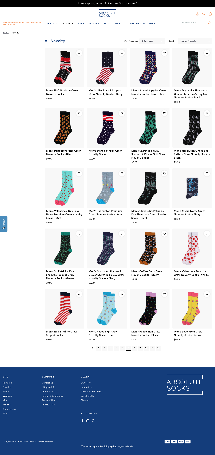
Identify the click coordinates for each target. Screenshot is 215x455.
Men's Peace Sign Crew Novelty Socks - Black (145, 334)
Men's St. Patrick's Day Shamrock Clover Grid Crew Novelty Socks (148, 154)
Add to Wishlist (79, 53)
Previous (92, 348)
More (152, 24)
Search (209, 23)
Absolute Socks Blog (91, 392)
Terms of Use (48, 400)
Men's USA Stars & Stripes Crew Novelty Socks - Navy (105, 92)
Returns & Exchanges (52, 396)
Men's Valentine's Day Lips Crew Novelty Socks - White (191, 273)
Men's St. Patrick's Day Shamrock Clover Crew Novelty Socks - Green (60, 275)
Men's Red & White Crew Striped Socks (61, 334)
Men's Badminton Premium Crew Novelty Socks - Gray (105, 213)
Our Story (86, 383)
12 (158, 348)
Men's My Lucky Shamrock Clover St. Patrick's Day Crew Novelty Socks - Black (192, 94)
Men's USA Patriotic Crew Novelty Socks (62, 92)
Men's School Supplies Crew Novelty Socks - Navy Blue (148, 92)
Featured (52, 24)
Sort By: (172, 41)
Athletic (118, 24)
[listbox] (152, 41)
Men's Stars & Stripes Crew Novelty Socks (105, 153)
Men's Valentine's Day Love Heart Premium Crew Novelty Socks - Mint (64, 214)
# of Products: (131, 41)
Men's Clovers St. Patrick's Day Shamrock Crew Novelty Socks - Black (149, 214)
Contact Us (47, 383)
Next (164, 348)
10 (146, 348)
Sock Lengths (87, 396)
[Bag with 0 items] (210, 14)
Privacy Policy (49, 405)
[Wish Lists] (204, 14)
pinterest (92, 420)
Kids (106, 24)
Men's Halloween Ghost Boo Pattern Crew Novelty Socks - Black (192, 154)
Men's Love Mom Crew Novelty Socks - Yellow (188, 334)
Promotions (86, 387)
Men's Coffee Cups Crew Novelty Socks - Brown (146, 273)
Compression (137, 24)
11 (152, 348)
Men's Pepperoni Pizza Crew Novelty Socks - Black (63, 153)
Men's (81, 24)
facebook (82, 420)
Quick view (64, 67)
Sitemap (85, 400)
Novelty (68, 24)
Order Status (48, 392)
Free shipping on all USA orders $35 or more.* (107, 3)
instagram (87, 420)
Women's (94, 24)
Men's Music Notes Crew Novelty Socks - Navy (189, 213)
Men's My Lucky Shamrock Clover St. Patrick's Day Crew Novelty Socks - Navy (106, 275)
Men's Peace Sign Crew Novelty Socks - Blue (103, 334)
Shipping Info (48, 387)
